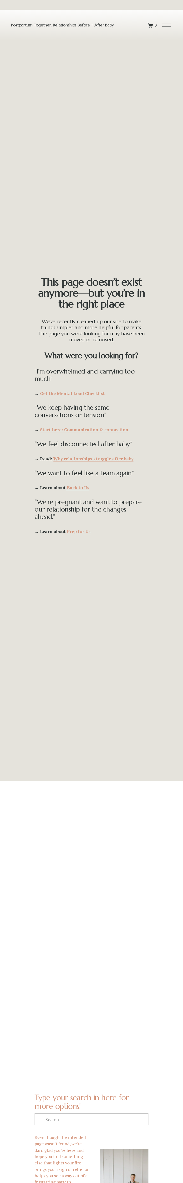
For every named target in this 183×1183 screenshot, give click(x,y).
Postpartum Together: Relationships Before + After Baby (62, 25)
